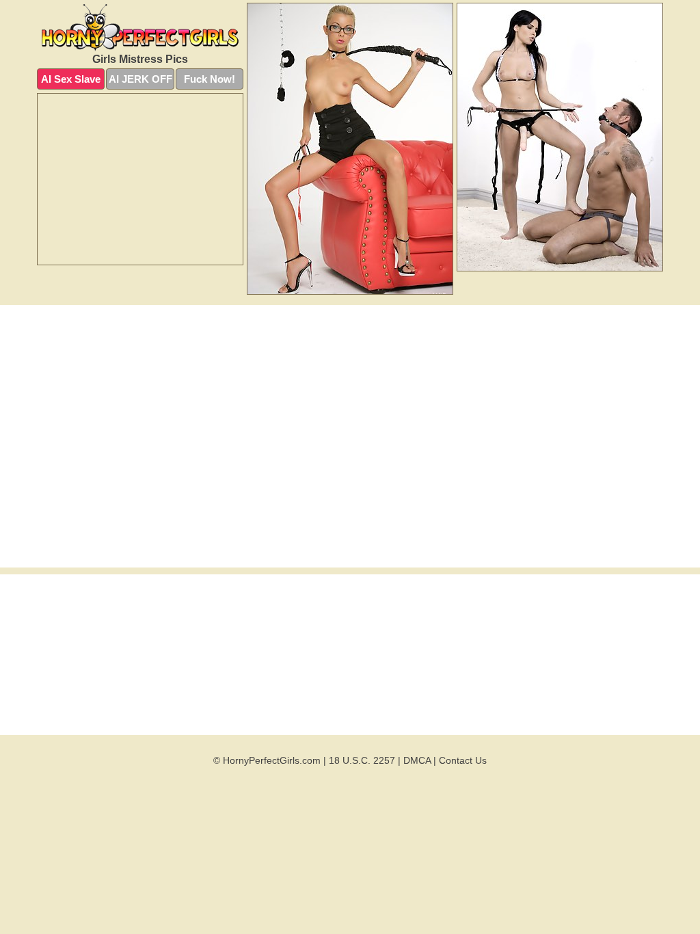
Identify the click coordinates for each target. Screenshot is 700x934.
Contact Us (463, 760)
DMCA (417, 760)
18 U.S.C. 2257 (362, 760)
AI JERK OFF (140, 79)
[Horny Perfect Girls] (140, 27)
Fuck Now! (209, 79)
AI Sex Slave (70, 79)
